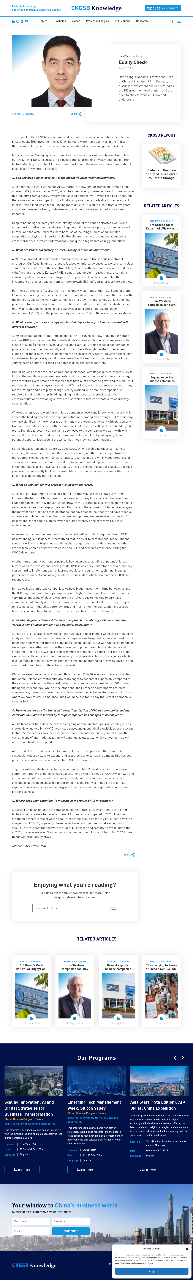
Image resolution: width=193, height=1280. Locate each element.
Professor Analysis (97, 21)
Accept (152, 1271)
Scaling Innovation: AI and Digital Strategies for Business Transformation (29, 1108)
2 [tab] (161, 195)
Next (183, 1058)
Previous (175, 1058)
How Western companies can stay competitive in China (161, 304)
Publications (122, 21)
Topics (43, 21)
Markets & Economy (23, 114)
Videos (76, 21)
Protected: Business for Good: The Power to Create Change (161, 174)
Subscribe (71, 1231)
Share (74, 113)
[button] (186, 1248)
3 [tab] (166, 195)
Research (142, 21)
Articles (61, 21)
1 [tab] (156, 195)
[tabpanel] (161, 164)
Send (113, 908)
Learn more (22, 1169)
